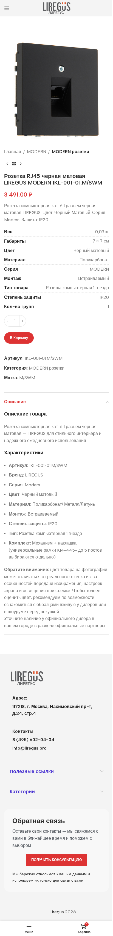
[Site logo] (56, 7)
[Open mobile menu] (6, 8)
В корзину (19, 338)
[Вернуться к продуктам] (14, 164)
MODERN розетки (70, 151)
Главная (12, 151)
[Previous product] (7, 164)
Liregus (56, 911)
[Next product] (20, 164)
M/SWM (27, 377)
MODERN (36, 151)
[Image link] (27, 678)
